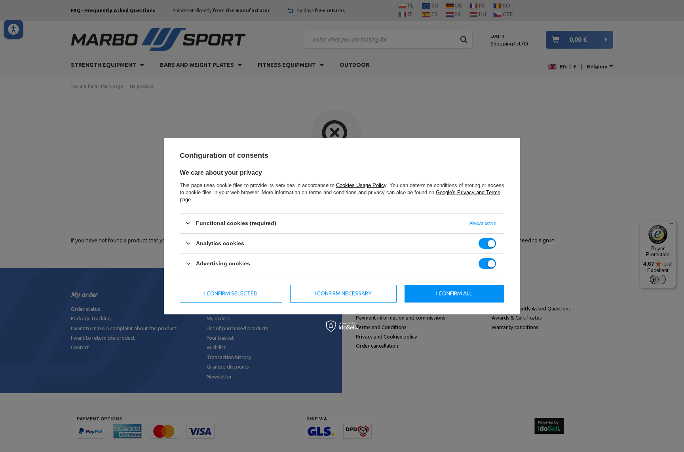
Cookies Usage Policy (361, 185)
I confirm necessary (343, 293)
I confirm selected (231, 293)
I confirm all (454, 293)
